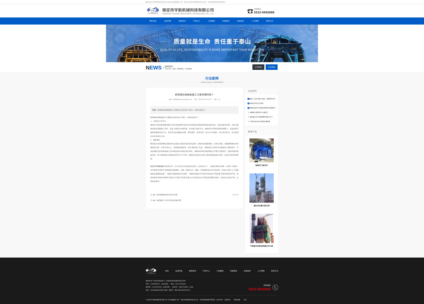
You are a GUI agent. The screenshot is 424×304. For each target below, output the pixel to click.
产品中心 (196, 21)
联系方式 (269, 21)
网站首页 (153, 21)
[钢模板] (180, 13)
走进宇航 (167, 21)
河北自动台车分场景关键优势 (260, 121)
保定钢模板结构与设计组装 (167, 195)
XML (245, 300)
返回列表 (235, 195)
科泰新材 (225, 21)
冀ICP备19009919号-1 (183, 290)
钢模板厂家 (175, 300)
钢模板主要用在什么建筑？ (259, 112)
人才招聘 (255, 21)
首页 (174, 69)
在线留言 (240, 21)
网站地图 (237, 300)
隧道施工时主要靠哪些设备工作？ (261, 117)
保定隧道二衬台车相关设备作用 (168, 200)
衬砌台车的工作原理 (256, 103)
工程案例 (211, 21)
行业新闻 (188, 69)
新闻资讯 (182, 21)
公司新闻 (258, 67)
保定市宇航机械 (156, 166)
